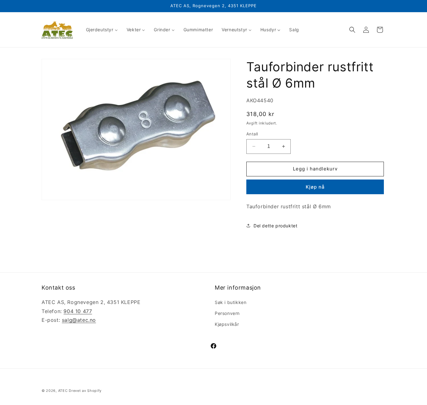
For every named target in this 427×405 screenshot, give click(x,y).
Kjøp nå (315, 187)
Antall (252, 133)
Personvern (227, 313)
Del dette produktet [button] (275, 225)
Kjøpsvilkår (227, 324)
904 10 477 (77, 311)
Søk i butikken (230, 302)
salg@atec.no (79, 320)
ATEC (63, 390)
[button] (352, 30)
